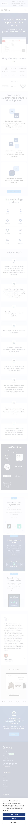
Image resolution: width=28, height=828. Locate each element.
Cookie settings (14, 822)
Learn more (5, 810)
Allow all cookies (14, 814)
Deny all (14, 818)
